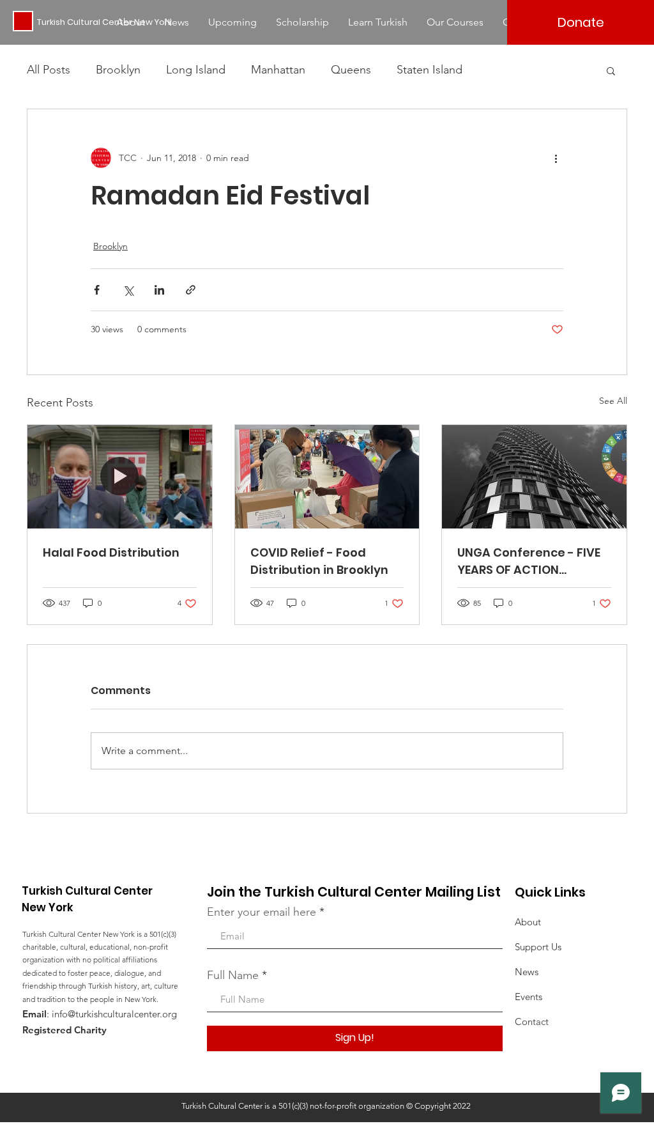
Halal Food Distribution (111, 552)
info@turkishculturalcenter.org (114, 1014)
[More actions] (555, 158)
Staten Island (429, 70)
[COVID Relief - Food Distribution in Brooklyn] (327, 476)
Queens (351, 70)
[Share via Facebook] (97, 290)
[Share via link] (191, 290)
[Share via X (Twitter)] (128, 290)
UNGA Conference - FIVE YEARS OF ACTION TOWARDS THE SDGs (528, 561)
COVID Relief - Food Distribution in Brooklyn (319, 561)
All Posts (48, 70)
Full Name (233, 975)
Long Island (195, 70)
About (528, 922)
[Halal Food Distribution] (119, 476)
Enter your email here (261, 912)
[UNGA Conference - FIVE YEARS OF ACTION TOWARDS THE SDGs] (534, 476)
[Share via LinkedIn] (159, 290)
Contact (532, 1021)
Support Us (538, 947)
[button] (611, 70)
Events (528, 997)
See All (613, 400)
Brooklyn (118, 70)
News (526, 972)
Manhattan (278, 70)
